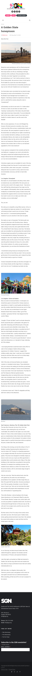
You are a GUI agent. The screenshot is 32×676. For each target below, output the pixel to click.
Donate (8, 15)
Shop (13, 15)
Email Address (6, 647)
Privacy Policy (12, 669)
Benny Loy (5, 35)
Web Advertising (6, 632)
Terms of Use (4, 669)
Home (2, 24)
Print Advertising (6, 634)
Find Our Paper (6, 637)
